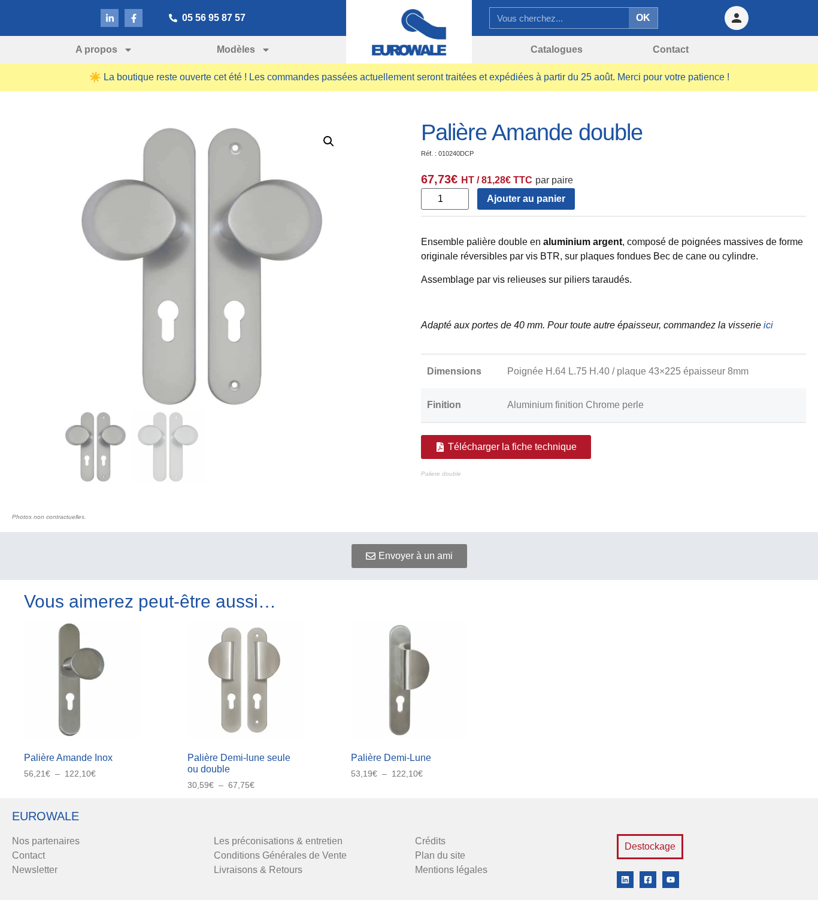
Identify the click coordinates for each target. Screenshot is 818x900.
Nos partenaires (46, 841)
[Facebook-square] (648, 879)
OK (643, 18)
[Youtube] (670, 879)
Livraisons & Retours (258, 870)
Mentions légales (451, 870)
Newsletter (34, 870)
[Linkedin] (625, 879)
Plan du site (440, 855)
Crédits (430, 841)
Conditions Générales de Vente (280, 855)
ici (768, 325)
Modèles (236, 49)
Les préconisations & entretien (278, 841)
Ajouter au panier (526, 199)
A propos (96, 49)
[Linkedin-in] (110, 18)
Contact (28, 855)
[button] (329, 141)
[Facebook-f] (134, 18)
